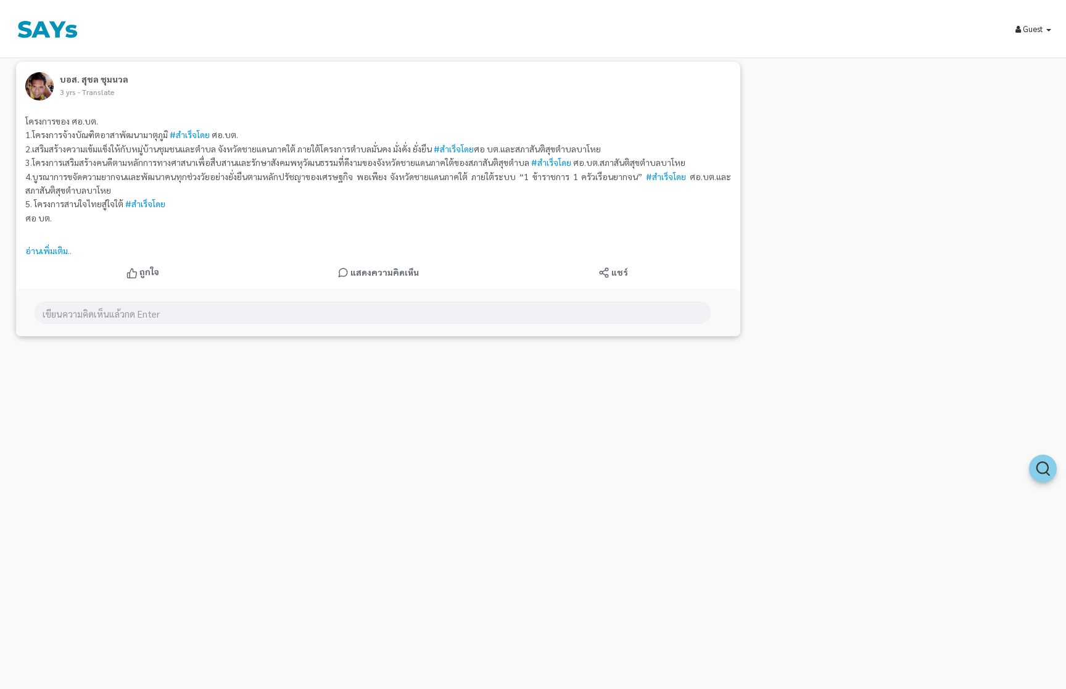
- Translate (96, 92)
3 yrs (68, 92)
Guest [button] (1033, 28)
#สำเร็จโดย (190, 134)
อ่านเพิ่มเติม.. (48, 250)
